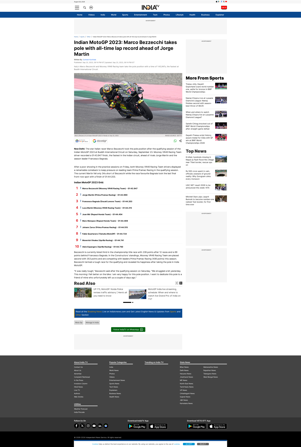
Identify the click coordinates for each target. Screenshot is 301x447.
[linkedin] (100, 425)
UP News (183, 390)
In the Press (78, 380)
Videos (91, 15)
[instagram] (88, 425)
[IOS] (216, 1)
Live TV (77, 390)
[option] (101, 293)
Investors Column (80, 384)
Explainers (113, 390)
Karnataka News (186, 403)
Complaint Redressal (82, 377)
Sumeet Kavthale (89, 60)
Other (89, 37)
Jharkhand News (186, 377)
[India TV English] (150, 7)
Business (205, 15)
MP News (183, 380)
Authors (77, 393)
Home (79, 15)
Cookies (95, 444)
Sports (125, 15)
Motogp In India (92, 322)
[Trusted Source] (99, 141)
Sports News (114, 384)
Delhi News (184, 370)
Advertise (77, 374)
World (113, 15)
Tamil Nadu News (186, 387)
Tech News (113, 387)
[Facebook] (76, 425)
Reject (203, 444)
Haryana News (185, 374)
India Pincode (79, 412)
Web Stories (78, 397)
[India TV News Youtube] (226, 1)
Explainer (220, 15)
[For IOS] (217, 426)
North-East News (186, 384)
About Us (77, 370)
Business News (115, 393)
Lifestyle (179, 15)
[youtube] (94, 425)
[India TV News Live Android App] (137, 426)
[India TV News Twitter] (224, 1)
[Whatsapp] (175, 140)
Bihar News (184, 367)
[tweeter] (82, 425)
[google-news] (105, 425)
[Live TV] (224, 7)
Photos (166, 15)
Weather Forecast (80, 409)
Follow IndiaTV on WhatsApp (126, 329)
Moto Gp (78, 322)
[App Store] (158, 426)
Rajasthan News (209, 370)
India (103, 15)
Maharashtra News (210, 367)
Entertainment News (117, 380)
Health (192, 15)
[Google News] (82, 141)
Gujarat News (185, 397)
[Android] (219, 1)
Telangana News (209, 374)
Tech (155, 15)
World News (114, 370)
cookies (177, 444)
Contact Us (78, 367)
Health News (114, 397)
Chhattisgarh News (187, 393)
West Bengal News (210, 377)
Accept (189, 444)
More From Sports (205, 78)
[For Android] (196, 426)
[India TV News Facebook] (221, 1)
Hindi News (78, 387)
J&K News (184, 400)
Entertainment (140, 15)
